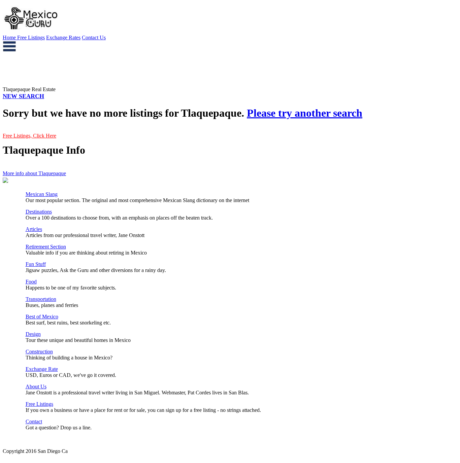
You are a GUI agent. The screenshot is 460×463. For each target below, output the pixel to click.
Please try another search (304, 113)
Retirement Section (46, 246)
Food (31, 281)
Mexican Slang (42, 194)
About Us (36, 386)
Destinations (39, 212)
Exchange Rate (42, 369)
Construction (39, 351)
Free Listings (31, 37)
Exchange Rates (63, 37)
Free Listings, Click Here (29, 136)
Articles (34, 229)
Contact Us (94, 37)
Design (33, 334)
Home (10, 37)
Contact (34, 421)
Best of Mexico (42, 316)
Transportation (41, 299)
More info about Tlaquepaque (34, 173)
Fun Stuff (36, 264)
